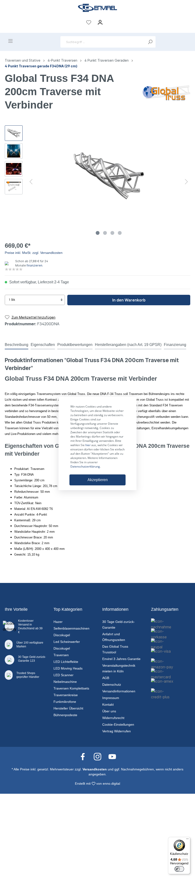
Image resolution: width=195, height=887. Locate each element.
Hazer (58, 622)
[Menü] (10, 41)
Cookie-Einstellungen (118, 724)
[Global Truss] (166, 92)
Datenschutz (111, 684)
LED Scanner (63, 675)
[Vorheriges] (30, 181)
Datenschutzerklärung (85, 466)
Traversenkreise (66, 695)
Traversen (61, 655)
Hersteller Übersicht (68, 708)
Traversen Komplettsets (71, 688)
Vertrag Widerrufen (116, 731)
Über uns (109, 711)
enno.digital (111, 783)
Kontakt (108, 704)
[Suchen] (150, 42)
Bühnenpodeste (65, 715)
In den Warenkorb (129, 300)
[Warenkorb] (109, 21)
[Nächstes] (186, 181)
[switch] (179, 869)
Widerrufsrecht (113, 718)
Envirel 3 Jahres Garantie (121, 659)
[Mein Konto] (100, 22)
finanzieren (34, 265)
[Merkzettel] (88, 22)
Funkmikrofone (65, 702)
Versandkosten (95, 769)
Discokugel (62, 635)
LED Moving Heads (68, 668)
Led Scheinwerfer (67, 642)
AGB (105, 678)
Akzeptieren (98, 480)
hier (88, 445)
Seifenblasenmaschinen (71, 628)
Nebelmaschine (65, 682)
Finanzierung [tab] (175, 345)
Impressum (110, 698)
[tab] (16, 344)
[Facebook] (85, 756)
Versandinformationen (118, 691)
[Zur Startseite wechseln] (97, 8)
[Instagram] (100, 756)
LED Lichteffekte (66, 662)
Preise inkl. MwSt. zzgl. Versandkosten (34, 253)
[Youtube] (112, 756)
